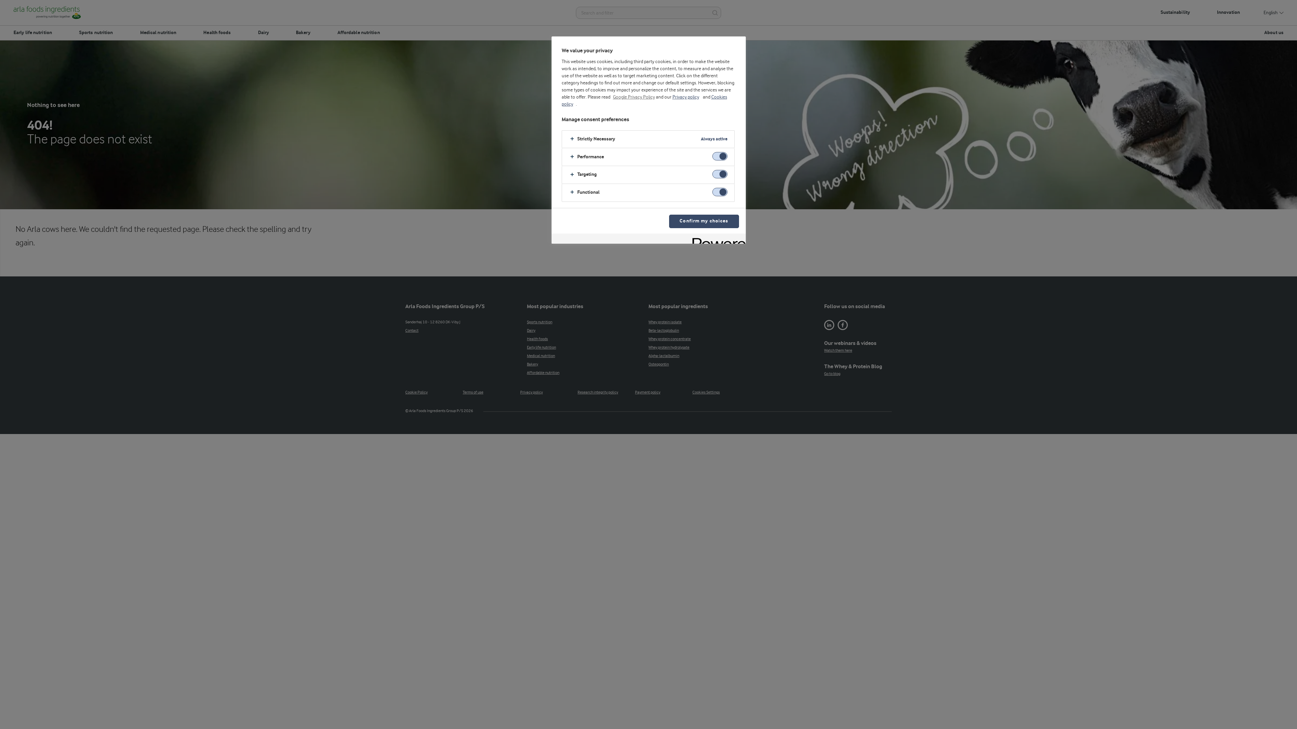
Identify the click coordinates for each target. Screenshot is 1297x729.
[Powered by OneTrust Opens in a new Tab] (716, 239)
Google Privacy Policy (634, 97)
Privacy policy (685, 97)
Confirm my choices (704, 221)
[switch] (720, 156)
